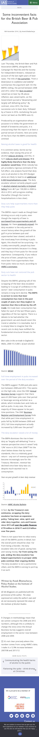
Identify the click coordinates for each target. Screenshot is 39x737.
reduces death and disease (18, 159)
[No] (36, 729)
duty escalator (25, 91)
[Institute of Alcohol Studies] (9, 2)
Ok (20, 734)
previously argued (26, 224)
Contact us (29, 721)
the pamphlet (24, 78)
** (28, 447)
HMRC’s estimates (9, 266)
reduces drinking (15, 156)
